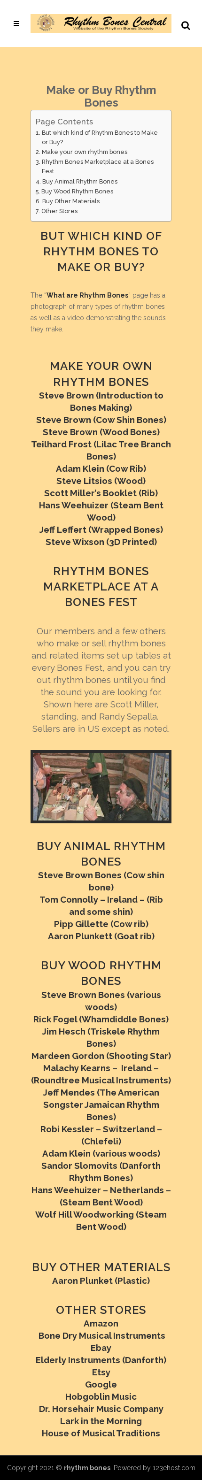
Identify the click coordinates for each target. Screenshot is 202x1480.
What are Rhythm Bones (87, 295)
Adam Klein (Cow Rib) (101, 468)
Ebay (101, 1347)
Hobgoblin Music (101, 1396)
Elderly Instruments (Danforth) (101, 1360)
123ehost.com (174, 1468)
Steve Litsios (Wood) (101, 480)
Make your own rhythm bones (84, 151)
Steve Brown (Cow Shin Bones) (101, 419)
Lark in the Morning (101, 1421)
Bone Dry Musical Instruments (101, 1335)
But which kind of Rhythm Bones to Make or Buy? (100, 137)
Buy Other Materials (71, 201)
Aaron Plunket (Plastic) (101, 1280)
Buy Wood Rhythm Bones (77, 191)
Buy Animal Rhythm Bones (79, 181)
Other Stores (59, 211)
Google (101, 1384)
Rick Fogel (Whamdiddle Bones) (101, 1019)
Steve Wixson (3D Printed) (101, 542)
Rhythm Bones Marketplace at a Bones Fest (98, 166)
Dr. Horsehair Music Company (101, 1408)
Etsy (101, 1372)
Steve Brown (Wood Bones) (101, 432)
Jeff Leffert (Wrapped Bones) (101, 529)
